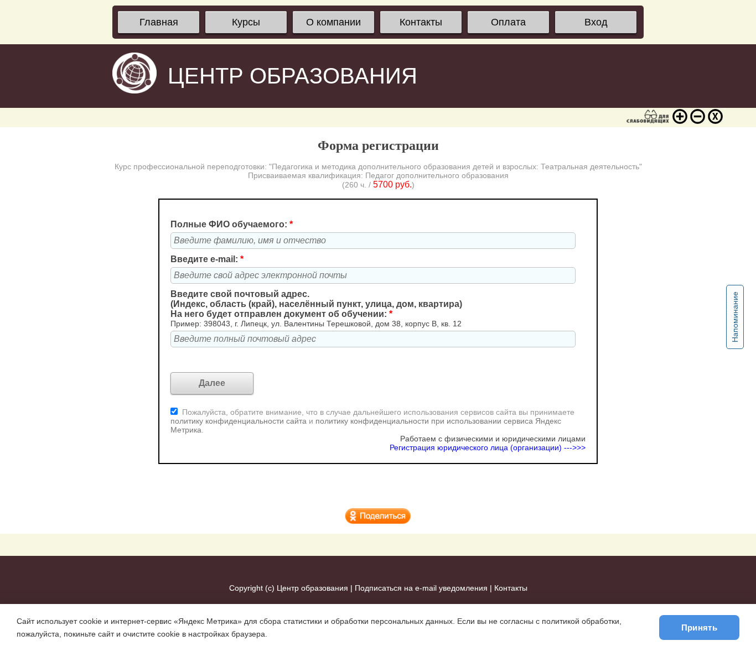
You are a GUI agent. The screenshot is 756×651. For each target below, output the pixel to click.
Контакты (421, 22)
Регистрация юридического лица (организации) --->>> (488, 447)
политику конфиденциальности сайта (238, 420)
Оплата (508, 22)
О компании (333, 22)
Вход (596, 22)
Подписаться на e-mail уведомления (421, 588)
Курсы (246, 22)
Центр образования (312, 588)
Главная (158, 22)
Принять (699, 627)
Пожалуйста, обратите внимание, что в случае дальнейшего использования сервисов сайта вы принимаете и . (372, 421)
